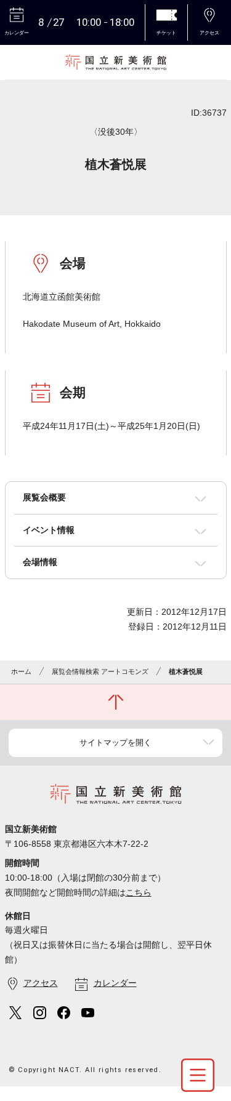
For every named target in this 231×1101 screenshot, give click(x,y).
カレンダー (115, 983)
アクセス (40, 983)
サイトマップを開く (115, 742)
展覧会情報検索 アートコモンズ (100, 671)
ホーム (21, 671)
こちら (139, 892)
